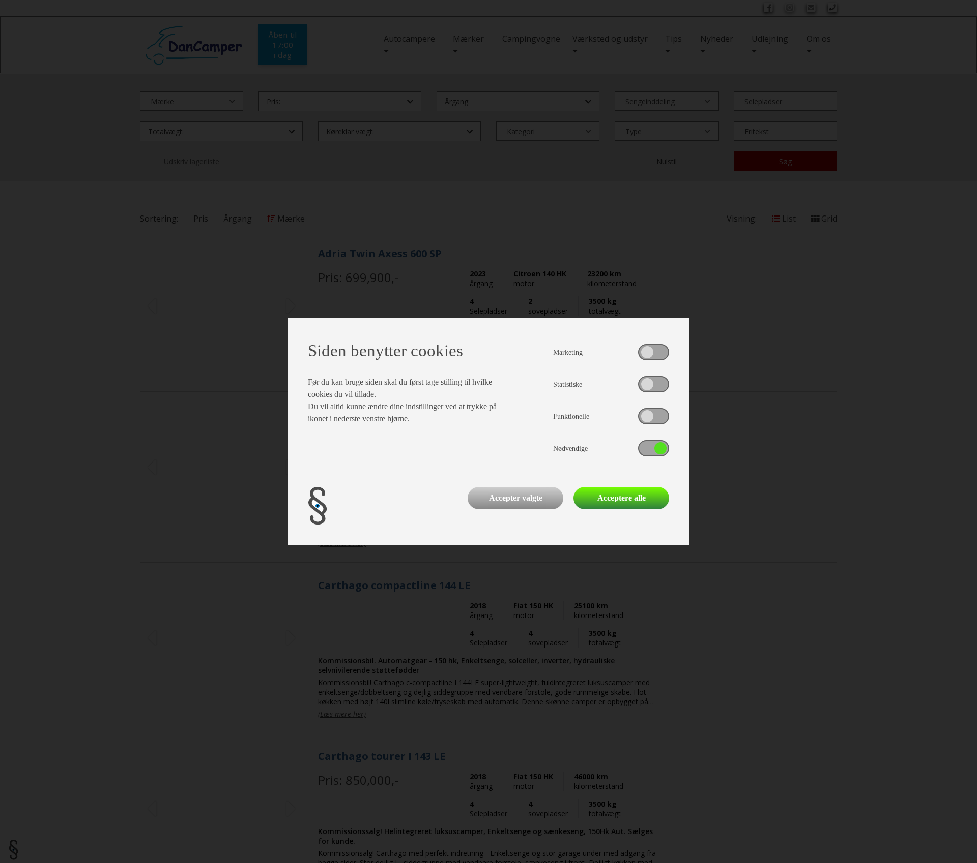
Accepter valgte (515, 498)
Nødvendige (570, 448)
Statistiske (567, 384)
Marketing (568, 352)
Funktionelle (571, 416)
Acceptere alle (621, 498)
